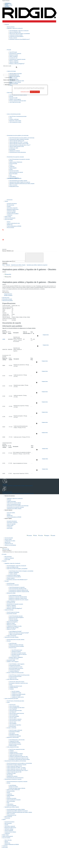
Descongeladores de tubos (14, 742)
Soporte (6, 201)
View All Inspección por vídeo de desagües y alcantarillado (21, 571)
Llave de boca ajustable (14, 716)
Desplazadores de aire (14, 186)
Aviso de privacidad (9, 537)
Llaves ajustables (12, 723)
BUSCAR (5, 263)
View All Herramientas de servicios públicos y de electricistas (21, 137)
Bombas (11, 160)
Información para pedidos (7, 300)
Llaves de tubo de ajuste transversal (16, 713)
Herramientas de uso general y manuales (15, 156)
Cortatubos (11, 688)
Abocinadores (12, 733)
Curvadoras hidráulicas (14, 671)
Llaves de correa (12, 722)
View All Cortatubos (16, 691)
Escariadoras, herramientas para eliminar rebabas (19, 759)
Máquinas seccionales (13, 79)
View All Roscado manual (17, 650)
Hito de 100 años (10, 227)
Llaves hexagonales (13, 714)
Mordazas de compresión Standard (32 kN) (18, 596)
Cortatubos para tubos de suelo (15, 686)
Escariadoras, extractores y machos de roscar (18, 683)
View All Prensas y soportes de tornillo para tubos (19, 675)
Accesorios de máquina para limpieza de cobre (18, 758)
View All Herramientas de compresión (17, 587)
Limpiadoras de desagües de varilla (16, 80)
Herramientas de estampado (15, 735)
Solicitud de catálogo (11, 210)
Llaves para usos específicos (15, 724)
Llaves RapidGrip (13, 709)
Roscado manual (12, 647)
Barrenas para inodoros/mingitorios (16, 617)
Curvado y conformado (14, 119)
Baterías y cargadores (13, 60)
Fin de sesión (7, 559)
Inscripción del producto (12, 203)
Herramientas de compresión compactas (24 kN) (19, 591)
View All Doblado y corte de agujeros (16, 664)
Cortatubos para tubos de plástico (16, 753)
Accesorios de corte (13, 57)
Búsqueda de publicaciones (12, 209)
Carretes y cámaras (13, 573)
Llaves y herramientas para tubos (14, 114)
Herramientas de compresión (15, 53)
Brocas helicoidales (13, 173)
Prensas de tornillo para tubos (15, 676)
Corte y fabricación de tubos (15, 102)
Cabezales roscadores (16, 651)
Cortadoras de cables (13, 147)
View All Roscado (12, 643)
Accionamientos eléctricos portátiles (16, 646)
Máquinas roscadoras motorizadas (16, 644)
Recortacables (12, 149)
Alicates (11, 169)
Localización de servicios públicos (16, 36)
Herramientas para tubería (14, 669)
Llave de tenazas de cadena (15, 720)
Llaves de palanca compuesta (15, 719)
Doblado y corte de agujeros (15, 99)
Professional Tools (8, 5)
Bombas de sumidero (13, 786)
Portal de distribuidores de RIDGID (14, 226)
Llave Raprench (12, 711)
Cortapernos (11, 166)
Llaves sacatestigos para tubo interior (16, 707)
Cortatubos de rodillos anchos (18, 697)
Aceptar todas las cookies (35, 91)
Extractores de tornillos (14, 170)
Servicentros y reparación (12, 207)
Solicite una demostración (10, 218)
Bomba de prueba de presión (15, 744)
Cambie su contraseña (9, 558)
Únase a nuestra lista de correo (13, 223)
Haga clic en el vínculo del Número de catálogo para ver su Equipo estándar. (19, 328)
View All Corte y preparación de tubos (17, 749)
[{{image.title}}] (8, 274)
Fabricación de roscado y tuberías (14, 502)
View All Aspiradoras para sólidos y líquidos (18, 180)
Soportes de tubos (13, 677)
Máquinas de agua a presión (15, 82)
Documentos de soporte (7, 299)
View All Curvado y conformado (15, 730)
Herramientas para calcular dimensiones (17, 152)
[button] (29, 0)
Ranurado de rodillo (13, 97)
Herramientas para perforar (14, 665)
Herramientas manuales (12, 613)
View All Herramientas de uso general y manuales (19, 159)
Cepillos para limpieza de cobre (15, 755)
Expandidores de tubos (14, 734)
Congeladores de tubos (14, 741)
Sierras (10, 684)
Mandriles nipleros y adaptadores (16, 657)
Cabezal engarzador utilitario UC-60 (16, 140)
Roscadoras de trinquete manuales (19, 652)
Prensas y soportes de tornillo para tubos (17, 100)
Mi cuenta (4, 554)
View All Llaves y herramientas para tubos (17, 116)
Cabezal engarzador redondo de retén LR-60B (18, 143)
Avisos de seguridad (11, 212)
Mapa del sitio (7, 542)
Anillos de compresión (13, 62)
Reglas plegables (13, 167)
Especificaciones (5, 297)
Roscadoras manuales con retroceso (19, 654)
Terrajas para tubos (15, 655)
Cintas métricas (12, 176)
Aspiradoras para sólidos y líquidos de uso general (19, 182)
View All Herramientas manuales (16, 616)
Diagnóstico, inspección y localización (15, 28)
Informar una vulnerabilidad (10, 545)
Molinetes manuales (13, 618)
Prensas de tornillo (13, 163)
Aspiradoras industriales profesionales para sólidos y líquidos (21, 183)
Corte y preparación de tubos (15, 122)
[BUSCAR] (34, 257)
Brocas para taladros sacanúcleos (16, 668)
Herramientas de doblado (14, 731)
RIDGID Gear (10, 224)
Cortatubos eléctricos (13, 687)
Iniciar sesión (9, 528)
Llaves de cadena (12, 717)
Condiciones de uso (9, 543)
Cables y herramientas (11, 635)
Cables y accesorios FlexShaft (15, 634)
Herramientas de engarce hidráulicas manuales (19, 139)
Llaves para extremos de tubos (15, 710)
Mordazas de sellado (13, 55)
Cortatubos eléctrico (13, 752)
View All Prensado (13, 52)
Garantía (9, 206)
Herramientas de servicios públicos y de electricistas (17, 135)
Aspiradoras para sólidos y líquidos (14, 178)
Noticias (8, 221)
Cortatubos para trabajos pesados (18, 694)
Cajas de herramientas (11, 805)
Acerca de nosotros (9, 219)
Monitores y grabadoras (14, 572)
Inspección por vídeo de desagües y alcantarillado (19, 33)
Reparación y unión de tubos (15, 120)
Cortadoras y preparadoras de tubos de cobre (18, 756)
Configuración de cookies (10, 540)
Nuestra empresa (8, 510)
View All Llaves (12, 704)
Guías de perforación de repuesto (16, 172)
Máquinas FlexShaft (13, 83)
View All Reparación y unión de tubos (17, 739)
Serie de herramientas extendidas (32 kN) (17, 588)
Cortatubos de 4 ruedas (16, 692)
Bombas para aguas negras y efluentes (17, 788)
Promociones (9, 199)
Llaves (10, 117)
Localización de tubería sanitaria (16, 35)
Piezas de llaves (12, 726)
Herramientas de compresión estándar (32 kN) (18, 590)
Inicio (3, 264)
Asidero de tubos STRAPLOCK (15, 162)
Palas (10, 175)
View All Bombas (12, 785)
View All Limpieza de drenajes (15, 73)
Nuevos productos (10, 26)
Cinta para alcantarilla (13, 620)
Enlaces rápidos (8, 518)
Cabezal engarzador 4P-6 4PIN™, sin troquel (18, 142)
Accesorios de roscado (14, 658)
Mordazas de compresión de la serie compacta (18, 599)
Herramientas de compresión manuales (17, 59)
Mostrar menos (5, 290)
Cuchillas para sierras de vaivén (15, 666)
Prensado (9, 49)
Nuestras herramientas (10, 495)
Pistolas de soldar (13, 745)
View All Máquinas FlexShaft (15, 631)
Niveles (10, 165)
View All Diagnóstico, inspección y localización (19, 30)
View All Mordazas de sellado (15, 595)
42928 (3, 339)
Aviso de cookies (8, 539)
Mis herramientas (10, 205)
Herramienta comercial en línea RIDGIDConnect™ (19, 39)
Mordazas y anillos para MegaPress (16, 63)
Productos (7, 24)
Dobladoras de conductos (14, 150)
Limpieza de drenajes (11, 71)
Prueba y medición (13, 37)
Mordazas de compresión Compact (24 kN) (18, 598)
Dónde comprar (8, 216)
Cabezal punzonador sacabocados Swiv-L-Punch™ (20, 145)
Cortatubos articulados (16, 695)
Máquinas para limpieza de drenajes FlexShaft (19, 632)
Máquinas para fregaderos (14, 76)
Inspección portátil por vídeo (15, 32)
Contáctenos (9, 215)
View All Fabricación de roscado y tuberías (15, 639)
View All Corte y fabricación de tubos (16, 681)
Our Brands (7, 6)
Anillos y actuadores (13, 56)
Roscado (11, 96)
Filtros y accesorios (13, 185)
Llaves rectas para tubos (14, 706)
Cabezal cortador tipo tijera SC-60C (16, 146)
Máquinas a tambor (13, 77)
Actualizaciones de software (12, 213)
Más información (5, 292)
